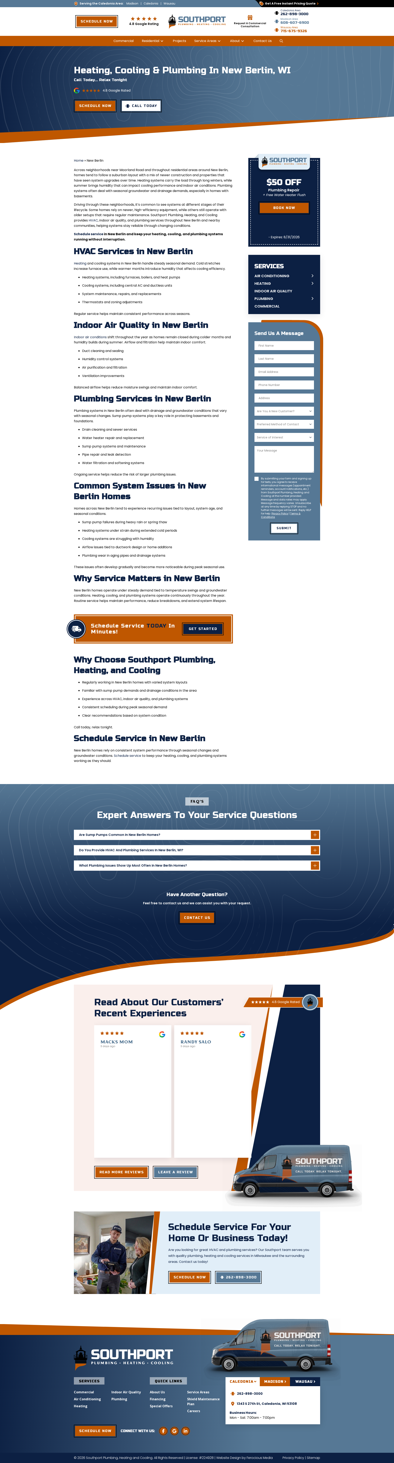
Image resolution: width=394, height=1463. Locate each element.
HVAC (93, 220)
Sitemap (313, 1457)
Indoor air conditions (90, 337)
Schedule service (88, 234)
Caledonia (151, 3)
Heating (80, 263)
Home (79, 160)
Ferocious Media (260, 1457)
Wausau (169, 3)
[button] (281, 41)
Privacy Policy (279, 513)
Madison (132, 3)
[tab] (243, 1381)
